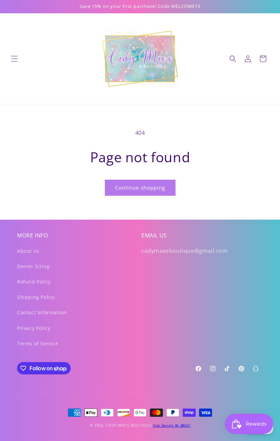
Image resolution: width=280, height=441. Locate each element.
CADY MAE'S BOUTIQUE (129, 425)
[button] (14, 58)
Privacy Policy (33, 328)
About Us (28, 251)
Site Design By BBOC (171, 425)
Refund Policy (34, 281)
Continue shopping (140, 187)
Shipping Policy (36, 297)
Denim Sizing (33, 266)
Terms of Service (37, 343)
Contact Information (42, 312)
